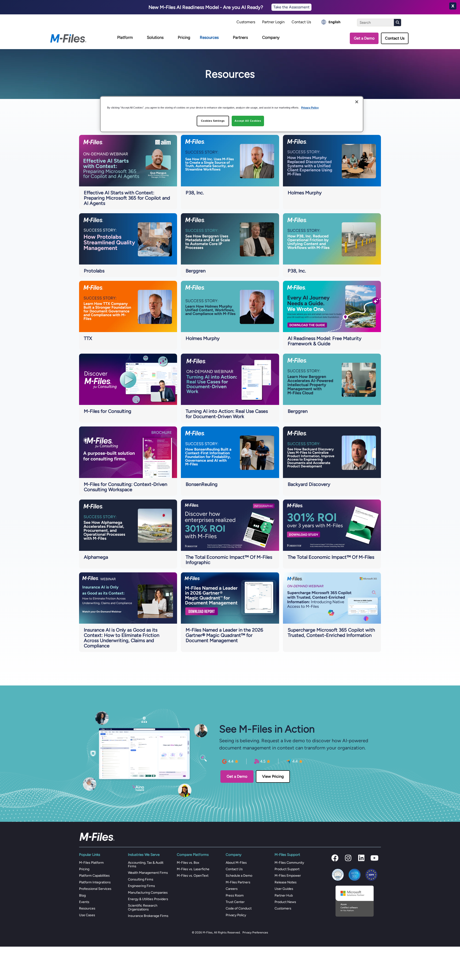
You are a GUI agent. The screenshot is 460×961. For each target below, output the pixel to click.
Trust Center (235, 902)
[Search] (397, 22)
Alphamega (96, 557)
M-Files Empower (288, 876)
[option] (330, 22)
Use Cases (87, 915)
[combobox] (330, 22)
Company (271, 37)
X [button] (452, 6)
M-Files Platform (91, 863)
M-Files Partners (238, 882)
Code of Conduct (239, 908)
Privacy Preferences (255, 932)
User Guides (284, 889)
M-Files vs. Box (188, 863)
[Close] (356, 102)
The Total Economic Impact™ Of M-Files (331, 557)
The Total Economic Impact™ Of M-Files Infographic (229, 559)
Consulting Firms (140, 879)
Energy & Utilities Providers (148, 899)
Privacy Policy (236, 915)
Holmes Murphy (305, 193)
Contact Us (301, 22)
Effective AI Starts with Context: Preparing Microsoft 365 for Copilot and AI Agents (127, 198)
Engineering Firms (141, 886)
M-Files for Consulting (107, 411)
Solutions (155, 37)
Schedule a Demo (239, 876)
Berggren (196, 271)
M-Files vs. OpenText (192, 876)
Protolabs (94, 271)
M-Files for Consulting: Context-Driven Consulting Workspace (125, 486)
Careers (232, 889)
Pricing (184, 37)
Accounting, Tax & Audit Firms (145, 864)
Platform (125, 37)
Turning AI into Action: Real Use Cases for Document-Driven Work (227, 413)
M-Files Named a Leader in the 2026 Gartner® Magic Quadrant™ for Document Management (224, 635)
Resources (209, 37)
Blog (82, 895)
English (334, 22)
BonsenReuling (202, 484)
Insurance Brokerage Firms (148, 916)
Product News (285, 902)
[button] (335, 858)
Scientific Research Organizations (142, 907)
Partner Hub (284, 895)
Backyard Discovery (309, 484)
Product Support (287, 869)
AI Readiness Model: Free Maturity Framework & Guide (325, 340)
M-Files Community (289, 863)
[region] (231, 114)
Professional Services (95, 889)
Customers (245, 22)
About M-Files (236, 863)
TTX (88, 338)
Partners (240, 37)
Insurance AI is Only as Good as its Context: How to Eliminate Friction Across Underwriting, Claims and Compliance (121, 638)
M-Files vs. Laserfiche (193, 869)
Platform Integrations (95, 882)
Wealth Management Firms (148, 873)
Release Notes (286, 882)
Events (84, 902)
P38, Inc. (195, 193)
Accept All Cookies (248, 120)
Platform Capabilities (94, 876)
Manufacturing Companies (148, 893)
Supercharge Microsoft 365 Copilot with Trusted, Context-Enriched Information (331, 632)
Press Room (235, 895)
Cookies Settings (213, 120)
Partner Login (273, 22)
